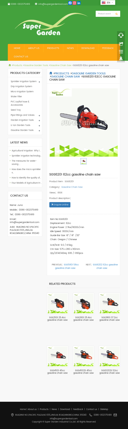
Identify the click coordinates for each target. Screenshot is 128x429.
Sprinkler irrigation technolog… (26, 156)
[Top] (121, 60)
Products (53, 48)
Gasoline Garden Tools (36, 65)
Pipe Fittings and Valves (22, 115)
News (70, 48)
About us (33, 48)
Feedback (108, 48)
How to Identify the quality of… (26, 178)
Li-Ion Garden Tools (20, 125)
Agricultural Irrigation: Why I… (26, 150)
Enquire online (61, 204)
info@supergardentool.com (53, 4)
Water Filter (16, 96)
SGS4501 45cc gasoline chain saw (57, 372)
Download (88, 48)
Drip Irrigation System (21, 86)
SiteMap (104, 409)
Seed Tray (16, 110)
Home (17, 48)
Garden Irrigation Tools (22, 120)
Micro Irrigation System (22, 91)
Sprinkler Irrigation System (24, 81)
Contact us (21, 56)
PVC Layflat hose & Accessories (20, 103)
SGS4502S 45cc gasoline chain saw (83, 372)
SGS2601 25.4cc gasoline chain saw (83, 319)
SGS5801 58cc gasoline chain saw (67, 266)
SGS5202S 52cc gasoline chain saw (109, 372)
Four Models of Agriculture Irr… (27, 183)
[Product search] (116, 14)
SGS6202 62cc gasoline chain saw (105, 266)
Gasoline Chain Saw (60, 65)
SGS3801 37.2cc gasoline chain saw (109, 319)
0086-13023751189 (20, 4)
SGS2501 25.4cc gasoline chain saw (57, 319)
